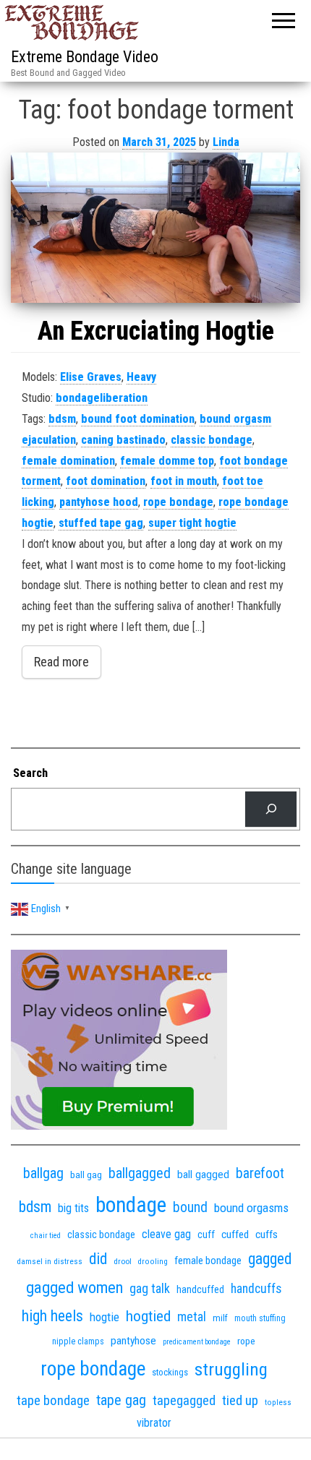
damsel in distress (49, 1261)
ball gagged (203, 1174)
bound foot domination (138, 419)
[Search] (271, 809)
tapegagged (184, 1400)
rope (246, 1341)
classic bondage (211, 440)
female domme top (167, 461)
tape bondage (53, 1400)
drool (123, 1261)
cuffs (266, 1234)
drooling (153, 1261)
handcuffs (256, 1288)
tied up (240, 1400)
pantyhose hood (98, 502)
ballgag (43, 1173)
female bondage (208, 1260)
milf (220, 1318)
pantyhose (133, 1340)
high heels (52, 1316)
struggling (231, 1369)
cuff (206, 1234)
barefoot (260, 1173)
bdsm (62, 419)
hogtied (148, 1316)
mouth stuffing (260, 1318)
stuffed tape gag (101, 523)
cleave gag (166, 1234)
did (98, 1259)
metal (191, 1316)
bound (190, 1207)
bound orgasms (251, 1208)
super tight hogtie (192, 523)
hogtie (104, 1317)
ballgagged (139, 1173)
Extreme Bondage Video (84, 57)
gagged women (74, 1287)
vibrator (154, 1423)
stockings (170, 1372)
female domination (68, 461)
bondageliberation (102, 398)
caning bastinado (123, 440)
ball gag (86, 1174)
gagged (269, 1259)
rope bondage (178, 502)
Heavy (141, 377)
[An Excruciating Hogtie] (155, 227)
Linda (226, 142)
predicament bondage (197, 1342)
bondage (130, 1205)
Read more (61, 661)
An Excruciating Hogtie (156, 331)
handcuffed (200, 1289)
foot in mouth (183, 481)
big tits (73, 1208)
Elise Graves (91, 377)
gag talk (149, 1288)
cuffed (235, 1234)
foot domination (105, 481)
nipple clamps (78, 1341)
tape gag (121, 1400)
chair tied (45, 1235)
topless (278, 1402)
